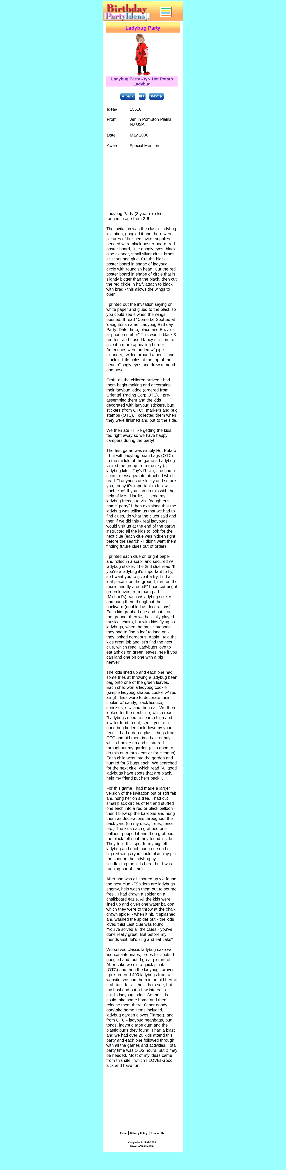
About (123, 1133)
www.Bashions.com (142, 1146)
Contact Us (157, 1133)
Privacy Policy (138, 1133)
